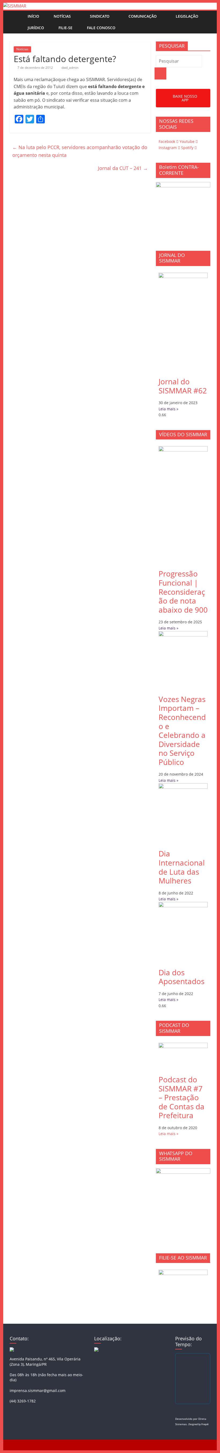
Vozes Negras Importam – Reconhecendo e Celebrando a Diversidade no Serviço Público (182, 730)
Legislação (187, 16)
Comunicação (143, 16)
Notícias (62, 16)
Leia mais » (168, 408)
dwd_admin (69, 67)
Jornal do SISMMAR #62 (183, 386)
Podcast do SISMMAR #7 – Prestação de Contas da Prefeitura (181, 1097)
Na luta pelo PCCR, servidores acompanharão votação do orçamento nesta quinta (79, 151)
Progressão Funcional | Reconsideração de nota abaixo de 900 (183, 591)
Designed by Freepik (198, 1424)
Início (33, 16)
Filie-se (65, 27)
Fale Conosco (101, 27)
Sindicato (99, 16)
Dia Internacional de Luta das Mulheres (182, 867)
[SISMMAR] (14, 6)
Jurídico (36, 27)
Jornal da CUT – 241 (123, 168)
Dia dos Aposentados (181, 977)
